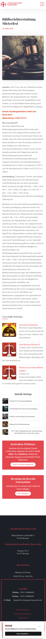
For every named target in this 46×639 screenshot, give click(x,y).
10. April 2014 (7, 28)
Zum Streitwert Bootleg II (29, 344)
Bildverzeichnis (23, 609)
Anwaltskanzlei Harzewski (14, 4)
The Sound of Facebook (28, 324)
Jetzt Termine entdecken (23, 464)
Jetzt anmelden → (23, 634)
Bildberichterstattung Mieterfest (19, 21)
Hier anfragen (23, 493)
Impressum (23, 617)
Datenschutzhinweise (23, 613)
